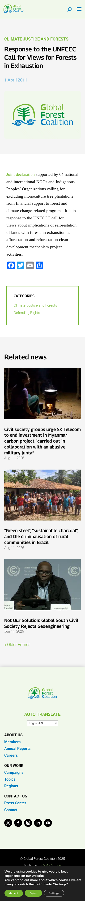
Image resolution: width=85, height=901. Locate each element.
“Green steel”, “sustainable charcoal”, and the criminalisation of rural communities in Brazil (41, 536)
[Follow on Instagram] (28, 823)
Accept (13, 893)
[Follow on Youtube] (48, 823)
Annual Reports (17, 748)
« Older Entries (17, 644)
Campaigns (13, 772)
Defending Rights (27, 313)
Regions (11, 786)
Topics (9, 779)
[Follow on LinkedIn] (38, 823)
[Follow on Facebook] (18, 823)
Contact (10, 810)
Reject (33, 893)
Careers (11, 755)
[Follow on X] (8, 823)
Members (12, 742)
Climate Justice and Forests (36, 38)
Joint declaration (21, 174)
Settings (54, 893)
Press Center (15, 803)
